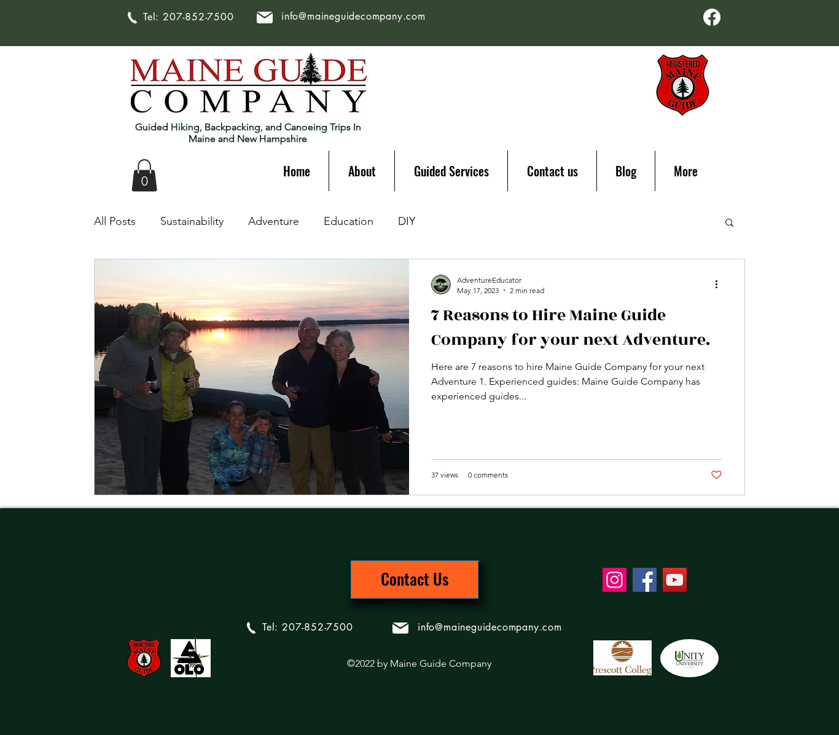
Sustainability (192, 221)
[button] (144, 175)
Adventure (273, 221)
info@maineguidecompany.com (353, 16)
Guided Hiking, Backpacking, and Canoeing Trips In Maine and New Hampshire (248, 132)
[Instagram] (614, 580)
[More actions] (720, 284)
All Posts (115, 221)
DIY (406, 221)
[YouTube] (675, 580)
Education (348, 221)
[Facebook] (711, 17)
